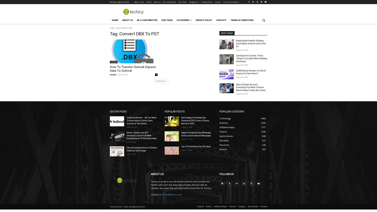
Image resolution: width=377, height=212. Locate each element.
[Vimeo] (261, 2)
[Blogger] (222, 184)
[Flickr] (237, 184)
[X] (257, 2)
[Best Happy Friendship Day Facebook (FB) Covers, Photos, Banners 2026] (172, 121)
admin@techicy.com (171, 194)
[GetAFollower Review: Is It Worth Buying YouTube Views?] (226, 74)
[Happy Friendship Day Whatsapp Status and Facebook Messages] (172, 136)
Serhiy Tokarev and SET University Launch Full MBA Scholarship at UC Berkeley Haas (142, 135)
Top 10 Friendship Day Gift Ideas (196, 146)
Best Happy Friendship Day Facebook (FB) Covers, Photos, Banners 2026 (195, 120)
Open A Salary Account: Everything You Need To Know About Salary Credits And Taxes (251, 87)
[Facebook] (249, 2)
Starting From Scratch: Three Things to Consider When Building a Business (251, 58)
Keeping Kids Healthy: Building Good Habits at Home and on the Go (251, 43)
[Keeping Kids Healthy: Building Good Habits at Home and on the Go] (226, 44)
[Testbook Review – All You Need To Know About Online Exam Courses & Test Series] (117, 121)
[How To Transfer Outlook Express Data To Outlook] (134, 51)
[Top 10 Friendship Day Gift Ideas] (172, 150)
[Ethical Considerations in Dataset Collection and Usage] (117, 151)
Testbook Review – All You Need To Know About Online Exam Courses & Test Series (141, 120)
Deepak (113, 74)
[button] (263, 20)
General (114, 62)
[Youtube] (265, 2)
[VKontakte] (258, 184)
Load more (160, 81)
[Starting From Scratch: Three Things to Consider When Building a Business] (226, 59)
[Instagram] (253, 2)
